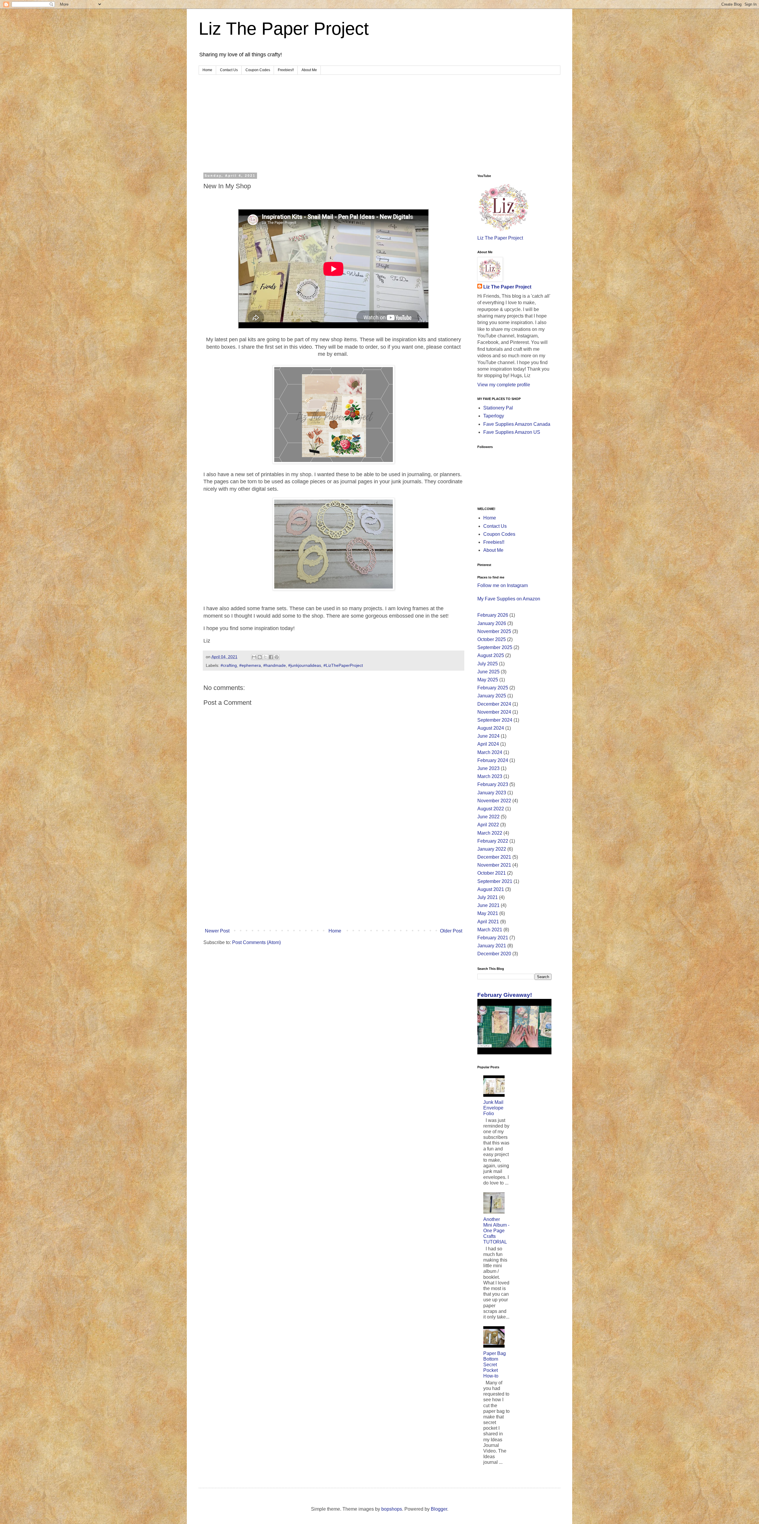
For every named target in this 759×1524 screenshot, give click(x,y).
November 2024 (494, 712)
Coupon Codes (257, 70)
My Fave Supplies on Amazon (508, 598)
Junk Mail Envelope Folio (493, 1108)
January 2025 (491, 695)
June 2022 (488, 816)
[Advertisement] (379, 119)
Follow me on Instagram (502, 585)
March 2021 (489, 929)
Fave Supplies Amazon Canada (516, 424)
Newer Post (217, 930)
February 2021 (492, 937)
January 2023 (491, 792)
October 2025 (491, 639)
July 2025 (487, 663)
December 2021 (494, 857)
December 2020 (494, 953)
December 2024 (494, 704)
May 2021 (487, 913)
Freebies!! (286, 70)
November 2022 (494, 800)
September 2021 (494, 881)
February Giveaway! (504, 995)
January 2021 (491, 945)
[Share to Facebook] (271, 657)
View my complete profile (503, 384)
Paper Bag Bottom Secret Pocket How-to (494, 1365)
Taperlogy (493, 415)
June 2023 (488, 768)
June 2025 (488, 671)
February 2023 (492, 784)
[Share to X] (265, 657)
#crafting (229, 665)
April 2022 (488, 824)
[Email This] (254, 657)
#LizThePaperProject (343, 665)
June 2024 (488, 736)
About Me (309, 70)
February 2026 (492, 615)
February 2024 (492, 760)
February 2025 (492, 687)
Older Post (451, 930)
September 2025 (494, 647)
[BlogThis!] (260, 657)
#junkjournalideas (304, 665)
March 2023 (489, 776)
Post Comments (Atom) (256, 942)
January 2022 (491, 849)
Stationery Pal (498, 407)
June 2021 (488, 905)
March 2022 (489, 833)
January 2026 (491, 623)
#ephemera (250, 665)
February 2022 (492, 841)
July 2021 (487, 897)
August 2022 (490, 808)
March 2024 (489, 752)
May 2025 (487, 679)
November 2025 (494, 631)
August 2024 (490, 728)
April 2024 (488, 744)
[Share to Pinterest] (277, 657)
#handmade (274, 665)
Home (207, 70)
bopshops (391, 1509)
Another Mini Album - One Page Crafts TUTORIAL (496, 1231)
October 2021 (491, 873)
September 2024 (494, 720)
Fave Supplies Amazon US (511, 432)
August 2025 (490, 655)
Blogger (439, 1509)
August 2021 (490, 889)
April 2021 (488, 921)
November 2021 (494, 865)
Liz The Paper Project (284, 29)
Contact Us (229, 70)
